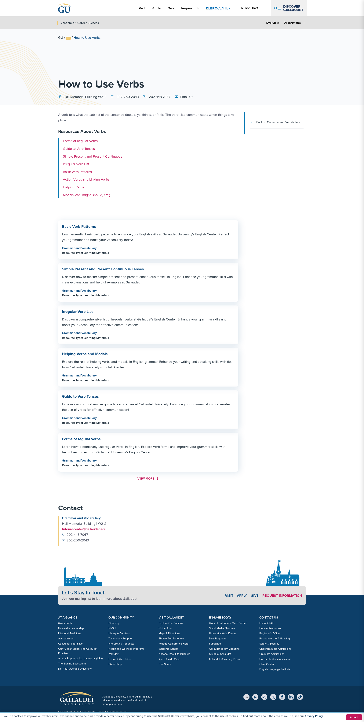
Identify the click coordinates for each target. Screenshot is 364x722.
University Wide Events (222, 633)
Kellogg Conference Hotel (174, 644)
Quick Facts (65, 623)
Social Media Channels (222, 628)
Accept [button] (354, 717)
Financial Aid (266, 623)
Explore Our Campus (171, 623)
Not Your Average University (75, 669)
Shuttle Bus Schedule (171, 639)
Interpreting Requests (121, 644)
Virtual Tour (165, 628)
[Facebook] (282, 697)
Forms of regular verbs (81, 439)
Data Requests (217, 639)
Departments (292, 23)
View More (147, 478)
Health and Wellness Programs (126, 649)
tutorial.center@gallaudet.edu (84, 529)
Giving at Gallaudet (220, 654)
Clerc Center (266, 664)
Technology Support (120, 639)
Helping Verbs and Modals (85, 354)
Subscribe (215, 644)
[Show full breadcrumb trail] (68, 38)
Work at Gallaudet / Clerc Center (228, 623)
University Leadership (71, 628)
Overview (272, 23)
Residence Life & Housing (274, 639)
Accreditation (66, 639)
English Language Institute (274, 669)
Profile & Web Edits (119, 659)
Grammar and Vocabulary (79, 248)
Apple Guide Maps (169, 659)
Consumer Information (71, 644)
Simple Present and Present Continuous (92, 156)
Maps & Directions (169, 633)
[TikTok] (300, 697)
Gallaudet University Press (224, 659)
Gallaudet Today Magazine (224, 649)
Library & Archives (119, 633)
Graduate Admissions (271, 654)
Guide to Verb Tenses (79, 148)
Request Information (282, 595)
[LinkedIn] (291, 697)
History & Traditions (69, 633)
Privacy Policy (314, 716)
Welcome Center (168, 649)
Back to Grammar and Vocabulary (278, 122)
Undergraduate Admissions (275, 649)
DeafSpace (165, 664)
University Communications (275, 659)
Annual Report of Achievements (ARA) (80, 658)
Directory (113, 623)
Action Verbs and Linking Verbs (86, 179)
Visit (142, 8)
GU (60, 37)
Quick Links (249, 8)
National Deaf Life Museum (174, 654)
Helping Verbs (73, 187)
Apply (157, 8)
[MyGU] (246, 697)
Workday (113, 654)
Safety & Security (269, 644)
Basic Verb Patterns (77, 171)
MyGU (112, 628)
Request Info (190, 8)
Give (171, 8)
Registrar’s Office (269, 633)
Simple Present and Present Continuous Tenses (103, 269)
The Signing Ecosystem (72, 664)
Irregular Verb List (76, 164)
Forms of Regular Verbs (80, 140)
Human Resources (270, 628)
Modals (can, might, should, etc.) (86, 194)
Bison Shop (115, 664)
